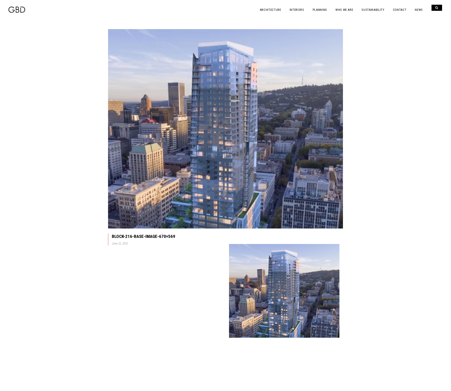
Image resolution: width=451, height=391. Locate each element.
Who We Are (344, 10)
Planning (320, 10)
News (419, 10)
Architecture (270, 10)
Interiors (297, 10)
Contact (400, 10)
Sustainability (373, 10)
